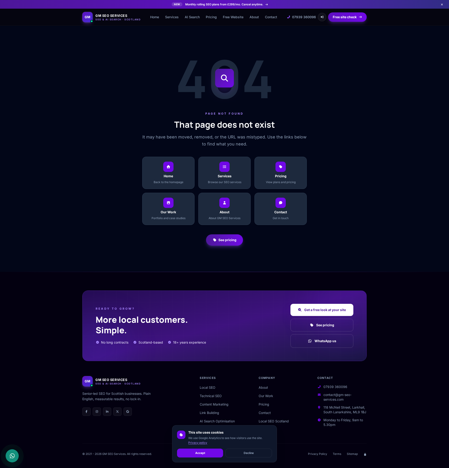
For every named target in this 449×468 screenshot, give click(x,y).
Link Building (209, 413)
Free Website (233, 17)
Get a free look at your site (325, 310)
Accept (200, 453)
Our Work (266, 396)
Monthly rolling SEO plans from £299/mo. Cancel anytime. (218, 4)
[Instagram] (97, 411)
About (254, 17)
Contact (271, 17)
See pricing (227, 240)
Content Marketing (214, 404)
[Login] (365, 454)
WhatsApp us (325, 341)
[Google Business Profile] (127, 411)
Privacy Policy (317, 454)
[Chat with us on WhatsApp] (12, 455)
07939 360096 (304, 17)
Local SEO (207, 387)
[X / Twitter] (117, 411)
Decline (249, 453)
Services (172, 17)
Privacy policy (197, 442)
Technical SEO (211, 396)
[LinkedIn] (107, 411)
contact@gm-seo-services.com (337, 397)
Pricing (211, 17)
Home (154, 17)
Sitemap (352, 454)
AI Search (192, 17)
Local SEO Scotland (274, 421)
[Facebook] (86, 411)
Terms (337, 454)
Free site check (345, 17)
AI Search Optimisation (217, 421)
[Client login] (322, 17)
